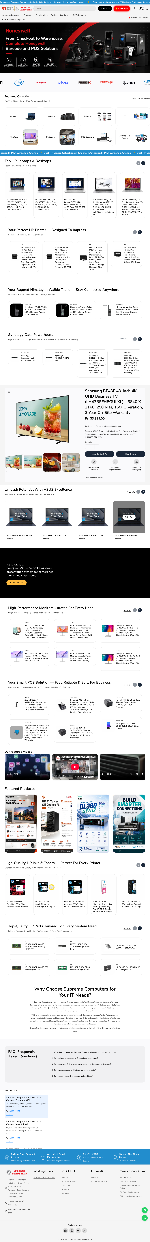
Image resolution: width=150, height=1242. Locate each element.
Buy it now (130, 454)
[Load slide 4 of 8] (70, 69)
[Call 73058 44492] (145, 1218)
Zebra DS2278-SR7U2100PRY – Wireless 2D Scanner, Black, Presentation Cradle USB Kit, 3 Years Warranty (36, 705)
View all (124, 338)
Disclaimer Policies (128, 1181)
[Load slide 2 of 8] (64, 69)
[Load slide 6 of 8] (76, 69)
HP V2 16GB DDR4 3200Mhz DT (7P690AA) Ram (81, 946)
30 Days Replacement (129, 1192)
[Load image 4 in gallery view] (71, 462)
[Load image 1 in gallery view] (14, 462)
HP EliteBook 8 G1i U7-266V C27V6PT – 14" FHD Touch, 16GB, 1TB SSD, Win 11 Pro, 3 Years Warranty (17, 205)
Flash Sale (123, 8)
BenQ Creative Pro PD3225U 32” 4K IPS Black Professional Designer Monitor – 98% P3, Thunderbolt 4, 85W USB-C (128, 659)
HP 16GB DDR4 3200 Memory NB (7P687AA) (80, 968)
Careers (65, 1189)
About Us (66, 1185)
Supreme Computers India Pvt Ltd (78, 1239)
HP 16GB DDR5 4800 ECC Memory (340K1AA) (36, 968)
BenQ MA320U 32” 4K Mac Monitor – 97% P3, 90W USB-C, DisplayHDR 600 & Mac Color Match (36, 657)
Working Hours (43, 1171)
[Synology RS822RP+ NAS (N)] (49, 357)
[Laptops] (22, 117)
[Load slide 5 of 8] (73, 69)
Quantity (89, 442)
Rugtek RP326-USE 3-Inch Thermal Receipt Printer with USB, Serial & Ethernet (128, 704)
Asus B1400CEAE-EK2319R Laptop (19, 536)
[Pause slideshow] (94, 69)
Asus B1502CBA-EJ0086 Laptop (126, 536)
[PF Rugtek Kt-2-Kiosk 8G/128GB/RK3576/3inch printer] (108, 725)
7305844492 (14, 1111)
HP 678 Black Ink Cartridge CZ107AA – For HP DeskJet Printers (17, 904)
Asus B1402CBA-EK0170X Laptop (91, 536)
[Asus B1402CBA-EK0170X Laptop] (93, 517)
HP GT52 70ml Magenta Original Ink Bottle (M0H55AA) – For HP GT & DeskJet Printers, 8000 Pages (102, 907)
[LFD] (133, 117)
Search (106, 8)
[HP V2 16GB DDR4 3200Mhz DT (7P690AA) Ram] (62, 946)
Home (65, 1177)
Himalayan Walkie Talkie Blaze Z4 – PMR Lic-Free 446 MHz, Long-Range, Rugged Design (81, 311)
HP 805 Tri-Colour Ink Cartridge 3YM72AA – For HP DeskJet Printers (74, 904)
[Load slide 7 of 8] (80, 69)
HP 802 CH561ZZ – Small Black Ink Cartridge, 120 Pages (45, 904)
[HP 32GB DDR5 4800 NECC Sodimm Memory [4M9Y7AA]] (16, 946)
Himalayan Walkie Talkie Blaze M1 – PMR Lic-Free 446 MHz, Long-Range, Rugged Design (127, 311)
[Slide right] (143, 163)
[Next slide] (90, 69)
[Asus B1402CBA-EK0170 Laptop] (57, 517)
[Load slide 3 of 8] (67, 69)
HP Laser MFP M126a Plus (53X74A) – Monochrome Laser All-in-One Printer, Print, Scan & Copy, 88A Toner (132, 254)
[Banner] (9, 82)
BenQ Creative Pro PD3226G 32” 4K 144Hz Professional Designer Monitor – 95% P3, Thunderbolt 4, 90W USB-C (128, 631)
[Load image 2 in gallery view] (33, 462)
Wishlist (95, 1177)
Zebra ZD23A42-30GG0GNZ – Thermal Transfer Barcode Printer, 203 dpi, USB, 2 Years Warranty (81, 733)
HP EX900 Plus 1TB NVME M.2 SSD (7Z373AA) (128, 968)
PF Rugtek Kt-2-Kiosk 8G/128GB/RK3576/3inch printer (127, 726)
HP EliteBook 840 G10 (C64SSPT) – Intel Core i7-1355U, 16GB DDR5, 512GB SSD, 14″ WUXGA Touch (46, 205)
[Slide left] (138, 163)
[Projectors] (59, 137)
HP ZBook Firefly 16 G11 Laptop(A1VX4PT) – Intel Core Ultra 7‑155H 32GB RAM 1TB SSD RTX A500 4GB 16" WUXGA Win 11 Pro (132, 207)
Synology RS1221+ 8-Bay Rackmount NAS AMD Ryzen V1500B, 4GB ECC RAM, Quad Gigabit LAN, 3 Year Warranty (97, 364)
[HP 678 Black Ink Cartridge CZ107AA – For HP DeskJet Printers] (17, 887)
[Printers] (96, 117)
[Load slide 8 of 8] (84, 69)
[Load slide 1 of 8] (61, 69)
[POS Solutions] (96, 137)
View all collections (141, 98)
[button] (143, 9)
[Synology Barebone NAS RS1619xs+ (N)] (15, 357)
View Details (9, 1115)
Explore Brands (69, 1181)
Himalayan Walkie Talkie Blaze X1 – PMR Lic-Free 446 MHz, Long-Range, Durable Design (35, 311)
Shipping (99, 426)
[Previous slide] (56, 69)
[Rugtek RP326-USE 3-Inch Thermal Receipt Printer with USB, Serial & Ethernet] (108, 703)
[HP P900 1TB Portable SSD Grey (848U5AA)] (108, 946)
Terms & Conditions (132, 1171)
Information (98, 1171)
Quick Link (69, 1171)
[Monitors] (22, 137)
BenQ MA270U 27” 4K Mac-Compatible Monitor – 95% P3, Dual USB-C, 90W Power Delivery (82, 657)
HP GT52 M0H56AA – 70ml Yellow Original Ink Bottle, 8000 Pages (132, 904)
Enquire (65, 1193)
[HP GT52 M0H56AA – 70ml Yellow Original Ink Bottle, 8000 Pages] (132, 887)
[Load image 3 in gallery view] (52, 462)
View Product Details (93, 478)
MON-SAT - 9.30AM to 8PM (44, 1177)
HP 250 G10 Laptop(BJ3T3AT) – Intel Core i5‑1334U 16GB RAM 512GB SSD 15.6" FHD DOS (75, 205)
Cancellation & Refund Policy (130, 1187)
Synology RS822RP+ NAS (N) (62, 358)
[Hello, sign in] (134, 9)
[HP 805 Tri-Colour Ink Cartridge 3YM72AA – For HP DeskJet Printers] (75, 887)
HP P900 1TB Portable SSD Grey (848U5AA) (126, 946)
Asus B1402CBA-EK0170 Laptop (54, 536)
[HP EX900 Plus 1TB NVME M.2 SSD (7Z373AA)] (108, 968)
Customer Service (99, 1181)
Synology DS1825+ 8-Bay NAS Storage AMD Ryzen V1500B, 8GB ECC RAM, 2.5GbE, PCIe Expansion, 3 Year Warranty (132, 364)
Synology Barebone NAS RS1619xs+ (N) (28, 358)
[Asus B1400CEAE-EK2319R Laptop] (21, 517)
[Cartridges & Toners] (133, 137)
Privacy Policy (126, 1177)
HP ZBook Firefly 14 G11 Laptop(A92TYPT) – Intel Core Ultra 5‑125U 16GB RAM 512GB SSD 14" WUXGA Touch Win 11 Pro (103, 207)
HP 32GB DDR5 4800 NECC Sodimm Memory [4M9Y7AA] (34, 946)
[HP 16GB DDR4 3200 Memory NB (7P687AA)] (62, 968)
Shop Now (15, 582)
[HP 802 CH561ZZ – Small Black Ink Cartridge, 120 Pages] (46, 887)
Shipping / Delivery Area (130, 1196)
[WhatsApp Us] (145, 1210)
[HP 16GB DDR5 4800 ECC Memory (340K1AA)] (16, 968)
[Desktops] (59, 117)
